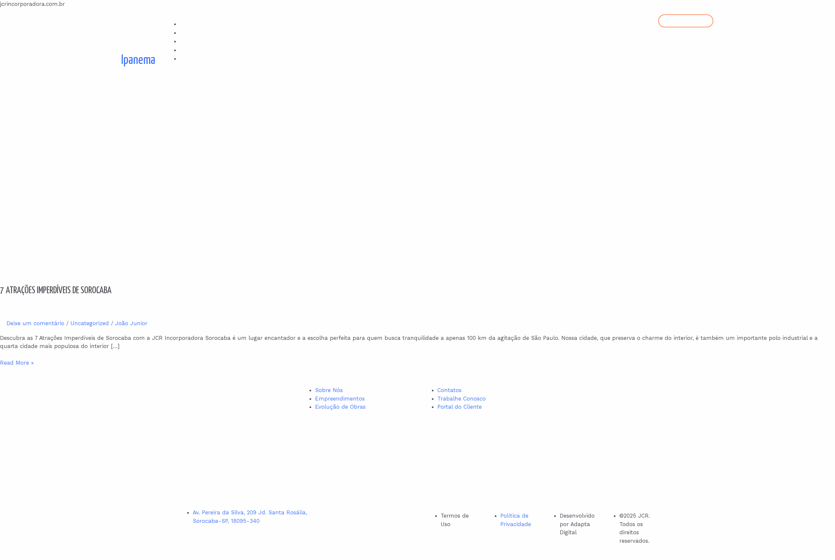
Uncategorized (89, 323)
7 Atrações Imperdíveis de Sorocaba (56, 290)
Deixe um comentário (35, 323)
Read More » (17, 362)
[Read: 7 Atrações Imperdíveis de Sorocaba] (167, 181)
